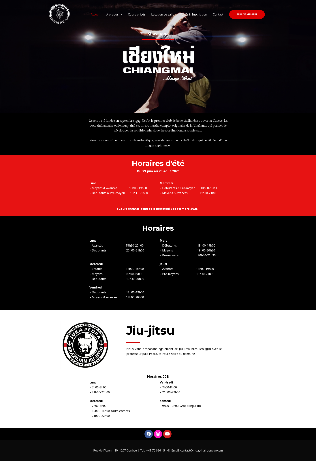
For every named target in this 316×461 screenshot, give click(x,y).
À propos (112, 14)
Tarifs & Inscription (193, 14)
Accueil (95, 14)
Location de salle (162, 14)
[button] (247, 14)
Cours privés (136, 14)
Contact (218, 14)
